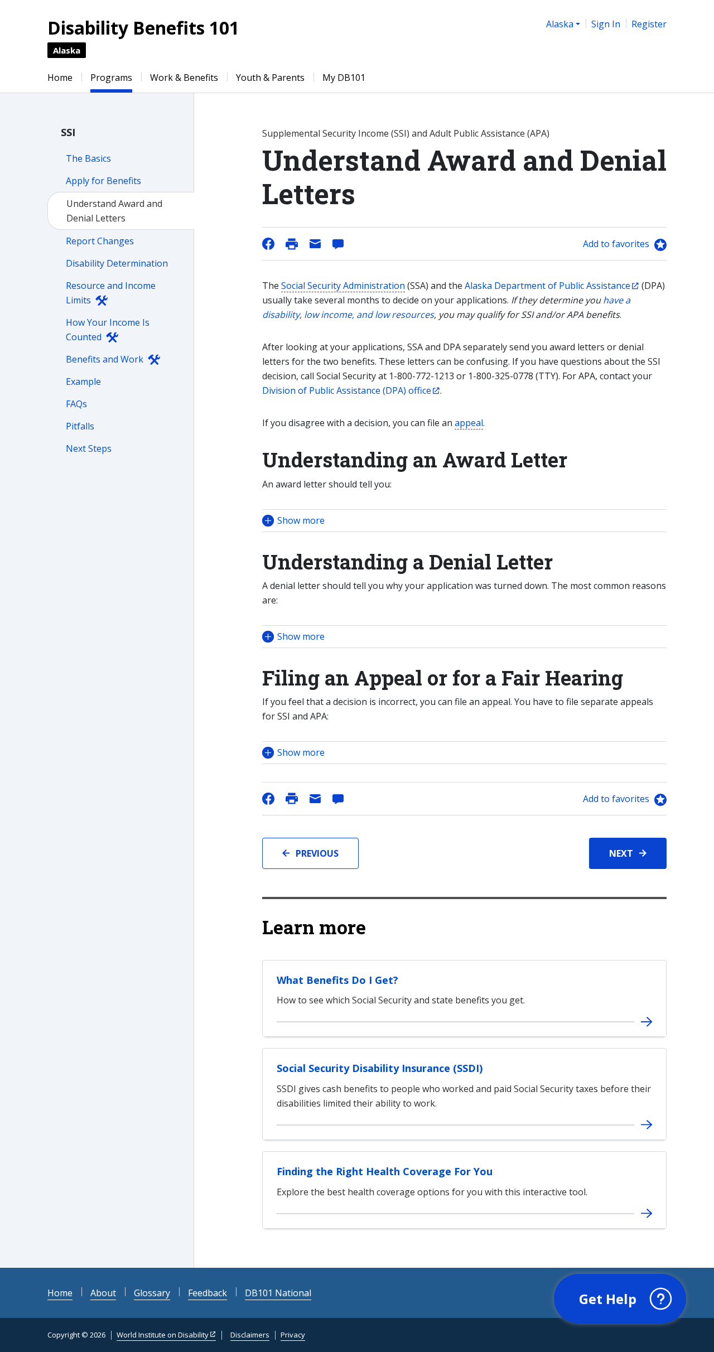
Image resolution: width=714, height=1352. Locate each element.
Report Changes (100, 241)
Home (60, 77)
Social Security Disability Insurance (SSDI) (380, 1068)
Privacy (293, 1335)
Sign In (605, 24)
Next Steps (89, 448)
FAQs (76, 404)
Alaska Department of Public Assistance (547, 285)
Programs (111, 77)
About (103, 1293)
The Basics (88, 158)
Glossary (152, 1293)
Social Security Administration (343, 285)
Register (649, 24)
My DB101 (343, 77)
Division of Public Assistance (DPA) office (346, 390)
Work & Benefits (184, 77)
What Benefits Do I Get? (337, 980)
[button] (464, 520)
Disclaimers (249, 1335)
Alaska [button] (559, 24)
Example (83, 381)
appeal (469, 423)
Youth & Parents (270, 77)
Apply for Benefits (103, 181)
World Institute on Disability (163, 1335)
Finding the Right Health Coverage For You (385, 1171)
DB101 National (278, 1293)
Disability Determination (117, 263)
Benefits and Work (104, 359)
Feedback (207, 1293)
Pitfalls (80, 426)
